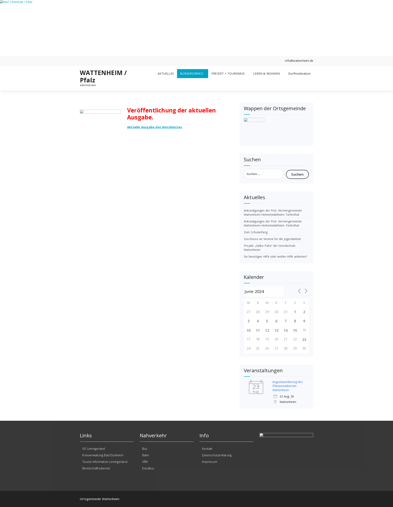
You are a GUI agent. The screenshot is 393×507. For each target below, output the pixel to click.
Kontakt (207, 449)
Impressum (209, 462)
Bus (144, 449)
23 (304, 339)
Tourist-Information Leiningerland (104, 462)
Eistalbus (148, 468)
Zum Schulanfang (256, 232)
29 (267, 311)
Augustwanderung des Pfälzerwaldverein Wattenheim (287, 386)
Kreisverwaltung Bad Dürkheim (102, 455)
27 (248, 311)
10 (248, 330)
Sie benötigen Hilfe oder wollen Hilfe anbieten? (275, 256)
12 (267, 330)
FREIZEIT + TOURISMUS (228, 73)
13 (276, 330)
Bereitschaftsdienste (96, 468)
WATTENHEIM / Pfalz (103, 76)
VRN (145, 462)
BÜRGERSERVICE (191, 73)
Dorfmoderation (299, 73)
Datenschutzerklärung (217, 455)
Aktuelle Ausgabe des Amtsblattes (154, 127)
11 (258, 330)
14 (285, 330)
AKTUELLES (166, 73)
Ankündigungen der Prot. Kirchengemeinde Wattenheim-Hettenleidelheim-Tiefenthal (273, 212)
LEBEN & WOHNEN (266, 73)
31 (285, 311)
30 (276, 311)
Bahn (145, 455)
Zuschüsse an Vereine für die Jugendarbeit (272, 239)
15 (295, 330)
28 (258, 311)
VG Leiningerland (93, 449)
